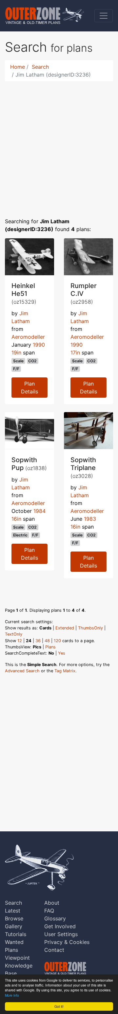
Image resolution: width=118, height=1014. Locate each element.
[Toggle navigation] (103, 15)
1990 (39, 344)
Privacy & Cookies (66, 942)
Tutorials (15, 934)
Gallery (13, 926)
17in (75, 352)
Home (17, 66)
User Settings (61, 934)
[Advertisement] (59, 145)
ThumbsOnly (90, 627)
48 (47, 640)
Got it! (59, 1006)
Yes (61, 653)
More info (12, 995)
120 (57, 640)
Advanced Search (22, 670)
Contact (54, 950)
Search (40, 66)
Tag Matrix (64, 670)
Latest (12, 910)
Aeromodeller (28, 337)
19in (16, 352)
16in (16, 519)
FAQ (49, 910)
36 (38, 640)
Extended (64, 627)
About (51, 902)
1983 (90, 519)
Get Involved (60, 926)
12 (19, 640)
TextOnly (13, 634)
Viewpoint (17, 957)
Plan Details (29, 387)
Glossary (55, 918)
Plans (50, 646)
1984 (39, 511)
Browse (14, 918)
